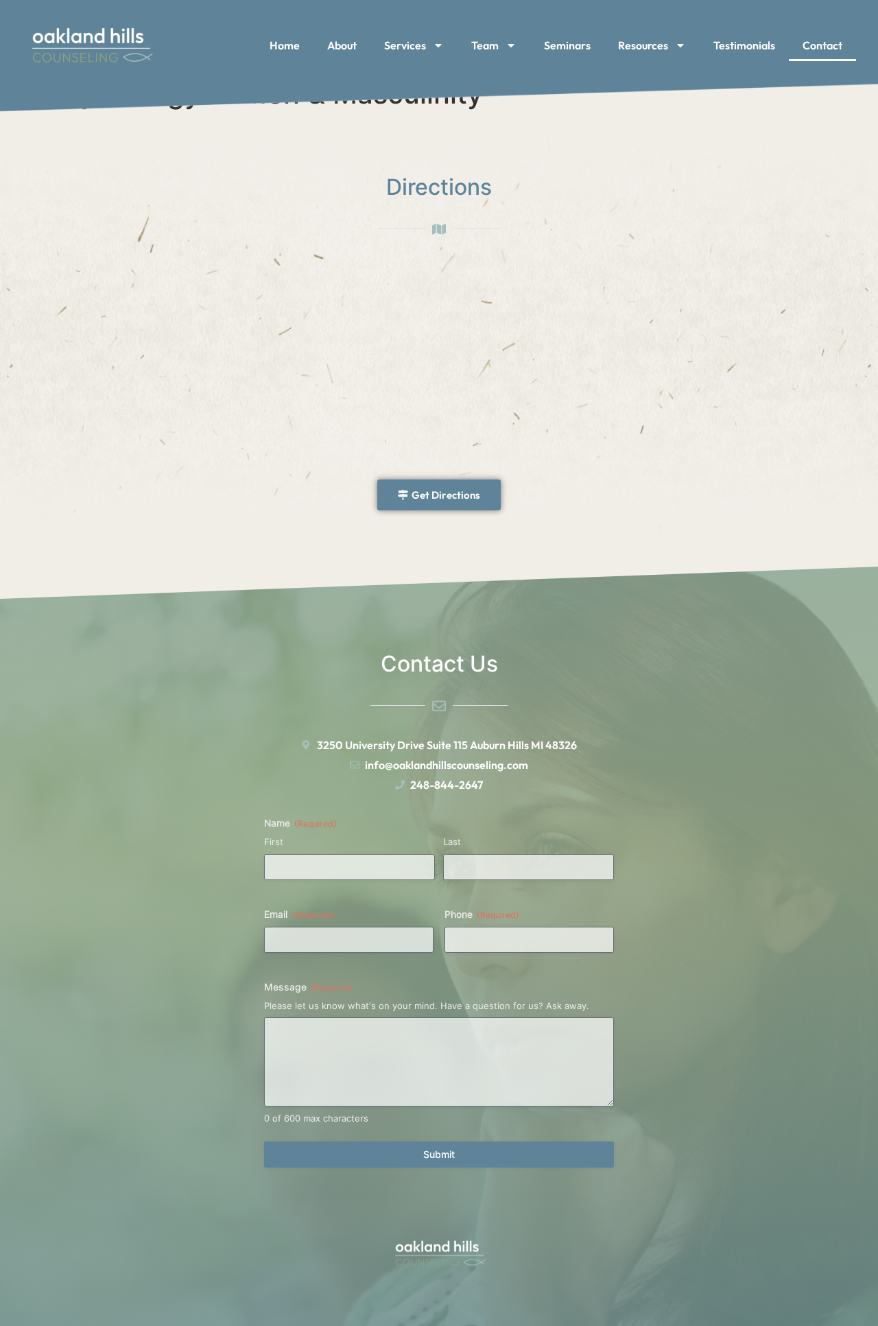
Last (452, 841)
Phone (481, 914)
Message (308, 987)
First (273, 841)
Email (299, 914)
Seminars (567, 45)
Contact (822, 45)
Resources (643, 45)
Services (405, 45)
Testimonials (744, 45)
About (342, 45)
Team (485, 45)
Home (285, 45)
